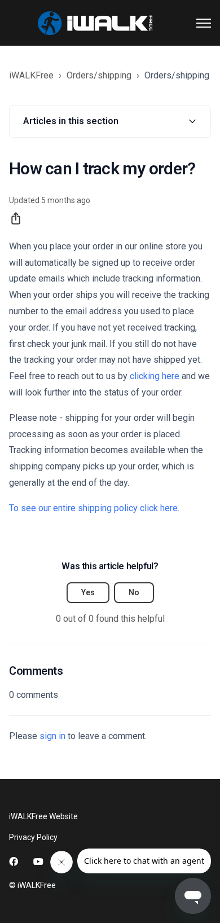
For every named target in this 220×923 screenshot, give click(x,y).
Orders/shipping (99, 75)
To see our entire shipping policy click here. (95, 508)
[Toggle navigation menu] (203, 23)
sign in (52, 736)
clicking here (154, 376)
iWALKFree (31, 75)
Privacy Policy (33, 837)
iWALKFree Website (43, 816)
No (134, 592)
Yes (88, 592)
